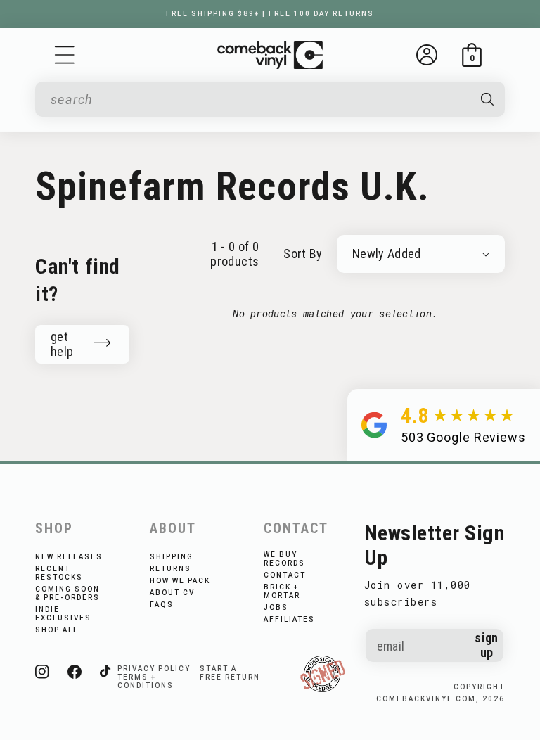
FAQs (162, 604)
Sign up (486, 645)
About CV (172, 593)
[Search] (487, 99)
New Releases (69, 557)
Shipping (171, 557)
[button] (65, 55)
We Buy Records (284, 559)
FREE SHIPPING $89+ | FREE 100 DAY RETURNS (270, 14)
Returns (170, 569)
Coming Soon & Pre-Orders (67, 593)
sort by (303, 253)
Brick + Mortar (282, 591)
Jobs (276, 607)
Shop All (56, 630)
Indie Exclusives (63, 614)
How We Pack (180, 581)
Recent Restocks (59, 573)
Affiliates (289, 619)
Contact (285, 575)
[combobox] (258, 99)
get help (62, 344)
